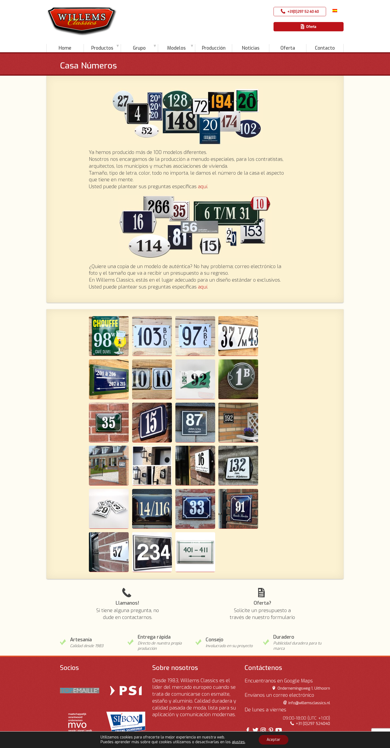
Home (65, 48)
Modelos (176, 48)
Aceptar (273, 739)
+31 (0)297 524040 (313, 723)
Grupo (139, 48)
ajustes (238, 742)
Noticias (250, 48)
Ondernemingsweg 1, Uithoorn (304, 688)
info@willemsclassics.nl (309, 703)
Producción (214, 48)
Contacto (325, 48)
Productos (102, 48)
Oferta (311, 26)
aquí (202, 186)
